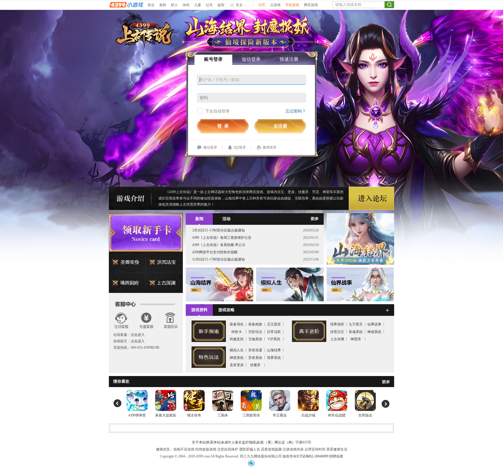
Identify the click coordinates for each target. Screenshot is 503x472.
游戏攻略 (226, 310)
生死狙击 (365, 415)
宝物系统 (255, 339)
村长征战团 (337, 415)
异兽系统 (255, 358)
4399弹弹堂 (137, 415)
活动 (226, 219)
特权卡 (236, 332)
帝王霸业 (280, 415)
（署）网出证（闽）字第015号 (287, 442)
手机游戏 (292, 5)
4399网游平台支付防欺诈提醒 (215, 252)
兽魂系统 (356, 332)
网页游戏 (311, 5)
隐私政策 (256, 442)
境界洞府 (128, 282)
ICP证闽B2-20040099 (312, 456)
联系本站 (213, 442)
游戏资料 (199, 310)
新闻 (199, 219)
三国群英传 (251, 415)
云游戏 (275, 5)
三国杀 (222, 415)
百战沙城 (308, 415)
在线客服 (121, 320)
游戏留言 (170, 320)
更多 (318, 219)
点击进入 (138, 335)
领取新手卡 (146, 232)
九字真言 (356, 324)
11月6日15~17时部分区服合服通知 (218, 259)
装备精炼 (255, 324)
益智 (220, 5)
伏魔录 (255, 365)
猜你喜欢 (121, 381)
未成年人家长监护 (235, 442)
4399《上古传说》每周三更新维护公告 (222, 238)
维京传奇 (194, 415)
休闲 (186, 5)
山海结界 (274, 350)
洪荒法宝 (164, 262)
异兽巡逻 (255, 350)
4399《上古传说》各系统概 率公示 (218, 245)
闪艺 (261, 5)
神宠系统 (237, 358)
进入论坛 (371, 198)
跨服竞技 (237, 339)
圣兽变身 (128, 262)
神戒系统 (374, 332)
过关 (209, 5)
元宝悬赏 (274, 324)
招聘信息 (336, 456)
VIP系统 (274, 339)
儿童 (197, 5)
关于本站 (199, 442)
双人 (174, 5)
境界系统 (274, 358)
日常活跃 (274, 332)
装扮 (162, 5)
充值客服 (146, 320)
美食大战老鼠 (165, 415)
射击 (151, 5)
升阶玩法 (255, 332)
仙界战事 (374, 324)
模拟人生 (237, 350)
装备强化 (237, 324)
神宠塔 (355, 339)
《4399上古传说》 (179, 192)
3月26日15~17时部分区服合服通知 (218, 230)
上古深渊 (164, 282)
